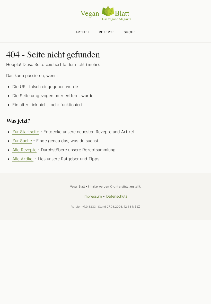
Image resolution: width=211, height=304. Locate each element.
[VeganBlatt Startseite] (105, 19)
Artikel (82, 32)
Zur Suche (22, 140)
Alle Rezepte (24, 149)
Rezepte (107, 32)
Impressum (93, 196)
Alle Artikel (22, 158)
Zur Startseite (25, 131)
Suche (130, 32)
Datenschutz (117, 196)
